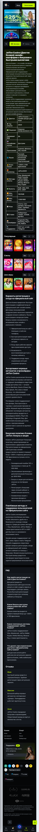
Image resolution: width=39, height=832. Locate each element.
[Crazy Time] (18, 284)
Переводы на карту (14, 770)
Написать (11, 754)
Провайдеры (8, 738)
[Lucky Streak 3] (8, 245)
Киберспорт (22, 738)
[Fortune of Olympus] (18, 265)
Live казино (7, 736)
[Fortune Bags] (28, 245)
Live (20, 733)
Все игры (16, 44)
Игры (5, 733)
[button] (33, 829)
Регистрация (28, 5)
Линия (21, 736)
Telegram (15, 774)
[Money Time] (8, 284)
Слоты (27, 44)
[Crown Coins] (18, 245)
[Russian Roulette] (28, 284)
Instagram (10, 779)
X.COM (25, 774)
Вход (18, 5)
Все (25, 236)
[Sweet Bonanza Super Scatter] (28, 265)
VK (8, 774)
